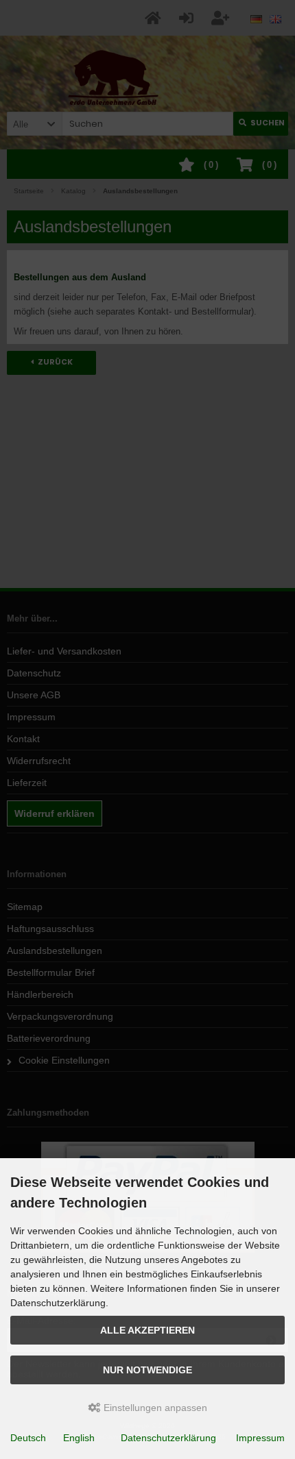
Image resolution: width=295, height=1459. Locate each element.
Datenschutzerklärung (168, 1437)
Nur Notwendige (147, 1369)
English (79, 1437)
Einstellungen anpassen (154, 1407)
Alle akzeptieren (147, 1330)
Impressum (260, 1437)
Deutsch (28, 1437)
